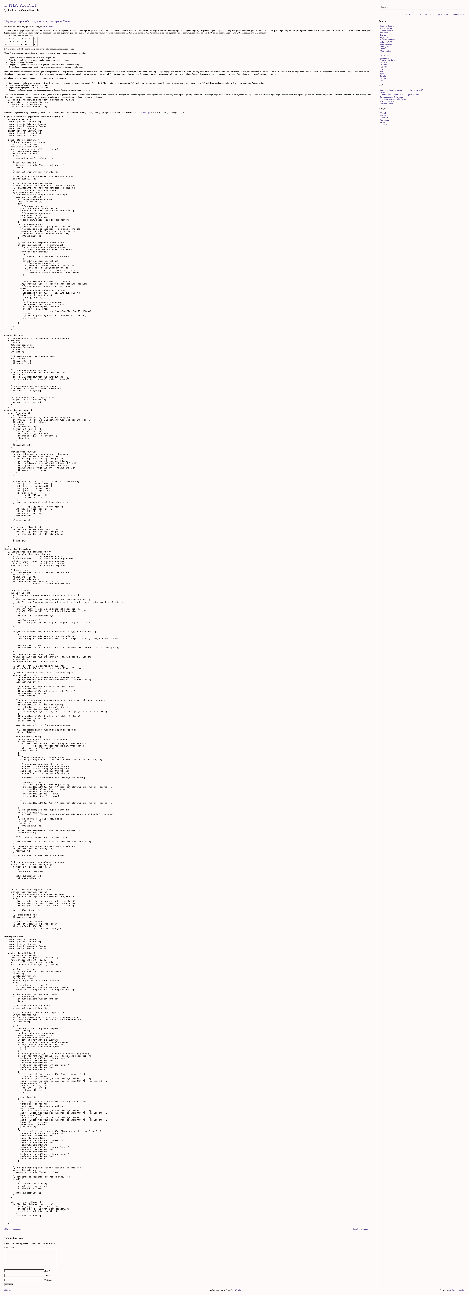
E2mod (383, 113)
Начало (408, 14)
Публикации (442, 14)
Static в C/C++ (387, 101)
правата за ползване (457, 1290)
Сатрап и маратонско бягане (393, 99)
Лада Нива (384, 37)
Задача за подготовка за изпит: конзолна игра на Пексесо (38, 21)
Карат (382, 92)
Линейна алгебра (387, 39)
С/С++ (383, 62)
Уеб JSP (383, 67)
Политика (384, 58)
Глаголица (384, 120)
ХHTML (383, 78)
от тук (146, 112)
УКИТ (382, 71)
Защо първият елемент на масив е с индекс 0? (401, 90)
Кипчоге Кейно (386, 103)
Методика (384, 46)
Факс (382, 74)
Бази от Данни (387, 26)
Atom (10, 1290)
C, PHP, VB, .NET (20, 5)
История (384, 32)
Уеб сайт (48, 1280)
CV (431, 14)
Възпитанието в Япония (391, 97)
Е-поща (47, 1275)
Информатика (386, 30)
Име (46, 1271)
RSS (5, 1290)
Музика (383, 48)
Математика (386, 44)
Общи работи (386, 51)
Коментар (9, 1247)
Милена (383, 122)
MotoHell (384, 117)
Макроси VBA (386, 42)
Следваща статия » (362, 1229)
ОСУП (382, 53)
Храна (382, 80)
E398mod (384, 115)
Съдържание (421, 14)
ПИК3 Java (48, 26)
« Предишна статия (13, 1229)
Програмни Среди (388, 60)
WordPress (239, 1290)
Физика (383, 76)
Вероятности (386, 28)
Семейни (384, 64)
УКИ (382, 69)
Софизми (384, 124)
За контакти (458, 14)
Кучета (383, 35)
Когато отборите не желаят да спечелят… (400, 94)
